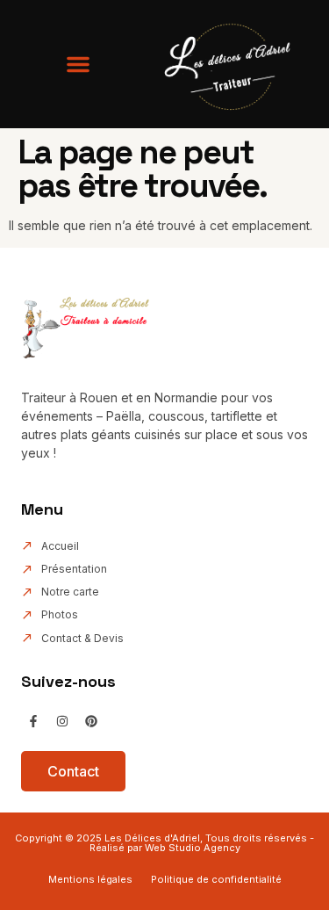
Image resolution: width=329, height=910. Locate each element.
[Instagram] (62, 721)
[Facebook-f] (33, 721)
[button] (78, 64)
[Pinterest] (91, 721)
